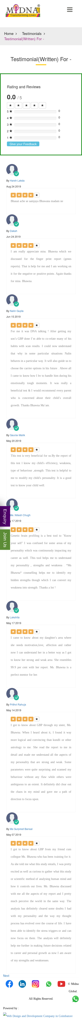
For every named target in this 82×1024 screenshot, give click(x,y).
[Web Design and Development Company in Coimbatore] (38, 1016)
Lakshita (15, 617)
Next (6, 975)
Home (8, 33)
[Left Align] (10, 105)
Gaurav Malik (17, 435)
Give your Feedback (23, 144)
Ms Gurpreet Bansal (21, 829)
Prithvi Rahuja (18, 704)
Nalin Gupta (17, 311)
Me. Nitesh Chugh (20, 515)
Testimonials (32, 33)
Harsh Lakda (17, 180)
